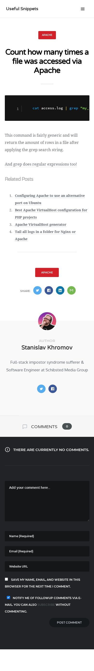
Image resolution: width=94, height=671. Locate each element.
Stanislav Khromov (47, 347)
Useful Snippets (22, 8)
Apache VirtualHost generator (40, 224)
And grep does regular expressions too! (41, 164)
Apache (47, 35)
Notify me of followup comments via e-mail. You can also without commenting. (43, 604)
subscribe (46, 604)
